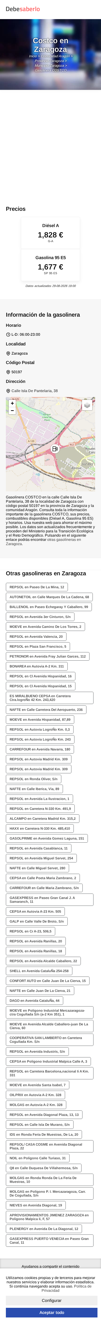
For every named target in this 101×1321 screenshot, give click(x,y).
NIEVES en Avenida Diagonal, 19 (36, 1205)
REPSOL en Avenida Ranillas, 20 (36, 941)
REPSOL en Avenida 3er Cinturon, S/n (40, 617)
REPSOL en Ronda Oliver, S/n (34, 779)
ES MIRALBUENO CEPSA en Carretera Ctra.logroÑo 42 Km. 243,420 (40, 698)
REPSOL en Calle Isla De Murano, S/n (40, 1124)
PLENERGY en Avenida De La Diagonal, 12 (44, 1229)
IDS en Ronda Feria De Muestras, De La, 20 (44, 1134)
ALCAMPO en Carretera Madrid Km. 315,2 (43, 818)
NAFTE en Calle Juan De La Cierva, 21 (40, 991)
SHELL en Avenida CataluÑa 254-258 (39, 971)
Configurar (52, 1300)
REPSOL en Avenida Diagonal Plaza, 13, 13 (44, 1115)
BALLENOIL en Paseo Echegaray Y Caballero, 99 (49, 607)
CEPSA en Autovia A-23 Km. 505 (35, 911)
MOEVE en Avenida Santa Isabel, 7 (38, 1085)
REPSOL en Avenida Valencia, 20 (36, 636)
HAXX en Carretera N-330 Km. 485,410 (40, 828)
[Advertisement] (50, 143)
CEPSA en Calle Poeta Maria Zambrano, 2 (43, 878)
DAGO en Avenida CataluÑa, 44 (34, 1000)
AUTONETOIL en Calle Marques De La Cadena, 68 (49, 597)
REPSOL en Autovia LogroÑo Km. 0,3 (40, 729)
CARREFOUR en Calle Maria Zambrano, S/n (44, 888)
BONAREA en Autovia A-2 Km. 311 (37, 666)
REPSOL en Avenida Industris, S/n (37, 1051)
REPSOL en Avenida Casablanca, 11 (39, 848)
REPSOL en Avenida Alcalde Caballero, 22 (43, 961)
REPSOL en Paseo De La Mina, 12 (37, 587)
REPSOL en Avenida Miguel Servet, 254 (41, 858)
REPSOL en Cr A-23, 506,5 (30, 931)
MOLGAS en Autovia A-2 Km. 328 (36, 1105)
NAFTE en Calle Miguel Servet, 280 (37, 868)
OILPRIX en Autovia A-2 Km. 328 (35, 1095)
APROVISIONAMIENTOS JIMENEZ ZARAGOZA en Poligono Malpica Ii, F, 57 (49, 1217)
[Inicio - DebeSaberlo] (23, 11)
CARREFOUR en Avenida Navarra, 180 (40, 749)
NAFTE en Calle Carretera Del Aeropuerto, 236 (46, 710)
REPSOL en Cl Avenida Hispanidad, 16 (41, 676)
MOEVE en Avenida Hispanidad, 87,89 (40, 719)
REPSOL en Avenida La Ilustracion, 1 (39, 799)
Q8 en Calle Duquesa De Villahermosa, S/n (44, 1168)
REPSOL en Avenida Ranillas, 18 (36, 951)
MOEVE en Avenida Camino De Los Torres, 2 (45, 627)
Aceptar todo (51, 1312)
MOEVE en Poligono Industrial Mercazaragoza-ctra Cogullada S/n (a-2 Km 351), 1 (47, 1012)
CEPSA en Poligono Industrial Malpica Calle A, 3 (48, 1061)
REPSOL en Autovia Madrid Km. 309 (39, 759)
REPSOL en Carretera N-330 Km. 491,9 (40, 809)
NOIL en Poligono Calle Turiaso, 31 (38, 1158)
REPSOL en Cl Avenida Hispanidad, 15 (41, 686)
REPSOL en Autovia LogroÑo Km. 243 (40, 739)
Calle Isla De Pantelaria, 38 (35, 391)
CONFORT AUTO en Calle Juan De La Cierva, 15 (48, 981)
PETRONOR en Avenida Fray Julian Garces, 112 (48, 656)
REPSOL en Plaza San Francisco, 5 (38, 646)
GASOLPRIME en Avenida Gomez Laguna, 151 (47, 838)
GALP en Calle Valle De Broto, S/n (37, 921)
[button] (55, 448)
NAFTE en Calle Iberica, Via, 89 (34, 789)
